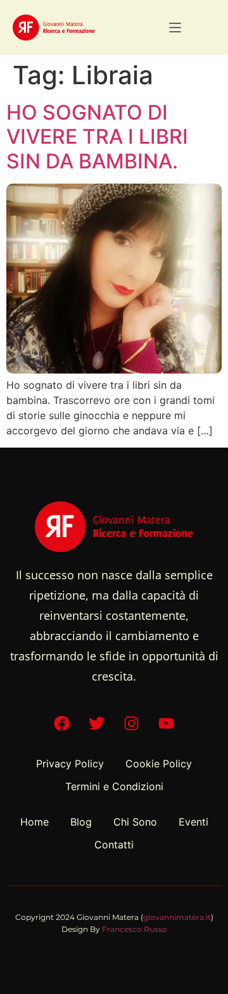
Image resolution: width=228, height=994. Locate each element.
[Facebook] (62, 723)
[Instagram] (132, 723)
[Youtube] (166, 723)
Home (34, 821)
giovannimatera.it (177, 917)
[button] (175, 27)
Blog (81, 821)
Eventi (193, 821)
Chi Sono (135, 821)
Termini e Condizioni (114, 786)
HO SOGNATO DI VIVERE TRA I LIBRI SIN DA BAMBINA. (97, 136)
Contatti (114, 844)
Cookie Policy (158, 763)
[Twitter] (97, 723)
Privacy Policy (70, 763)
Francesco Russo (134, 929)
